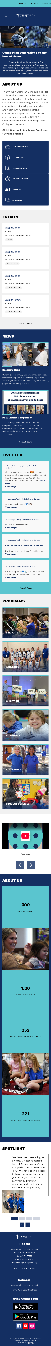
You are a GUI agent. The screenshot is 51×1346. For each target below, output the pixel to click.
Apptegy (30, 1343)
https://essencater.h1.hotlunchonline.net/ (25, 545)
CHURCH (34, 3)
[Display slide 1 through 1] (14, 1218)
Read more (25, 854)
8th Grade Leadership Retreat (19, 235)
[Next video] (31, 865)
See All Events (25, 323)
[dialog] (25, 622)
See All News (25, 442)
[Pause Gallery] (46, 45)
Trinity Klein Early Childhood (24, 1290)
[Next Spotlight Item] (28, 1225)
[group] (25, 1183)
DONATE (22, 3)
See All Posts (25, 588)
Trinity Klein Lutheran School (24, 1285)
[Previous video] (20, 865)
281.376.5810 (27, 1259)
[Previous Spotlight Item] (22, 1225)
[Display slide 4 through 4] (36, 1218)
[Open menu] (6, 16)
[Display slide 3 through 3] (29, 1218)
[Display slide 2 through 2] (22, 1218)
